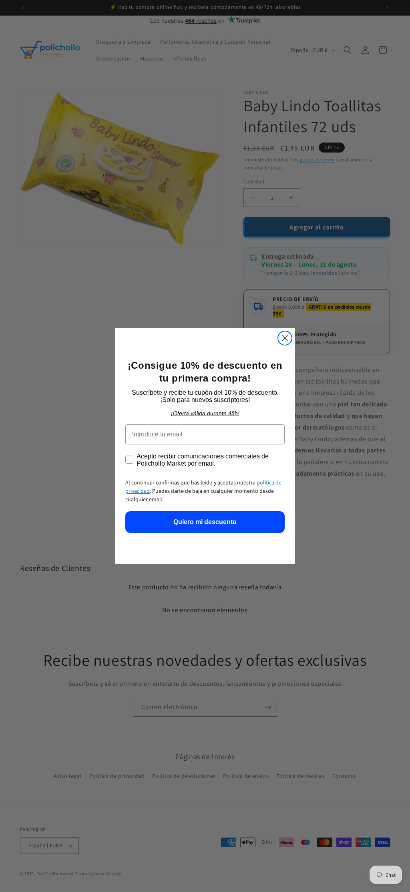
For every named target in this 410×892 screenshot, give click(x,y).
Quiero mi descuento (205, 521)
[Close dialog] (285, 338)
